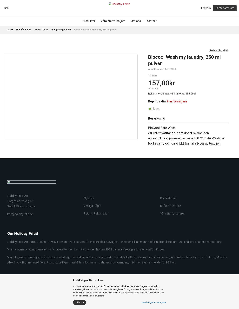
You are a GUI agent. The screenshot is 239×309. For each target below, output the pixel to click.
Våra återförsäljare (113, 21)
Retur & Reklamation (96, 213)
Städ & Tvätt (41, 29)
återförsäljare (176, 101)
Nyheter (89, 198)
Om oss (136, 21)
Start (10, 29)
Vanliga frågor (92, 206)
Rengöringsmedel (61, 29)
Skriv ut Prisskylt (218, 51)
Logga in (206, 8)
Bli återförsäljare (225, 8)
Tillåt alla (80, 302)
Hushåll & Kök (23, 29)
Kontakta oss (168, 198)
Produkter (89, 21)
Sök (6, 8)
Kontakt (151, 21)
